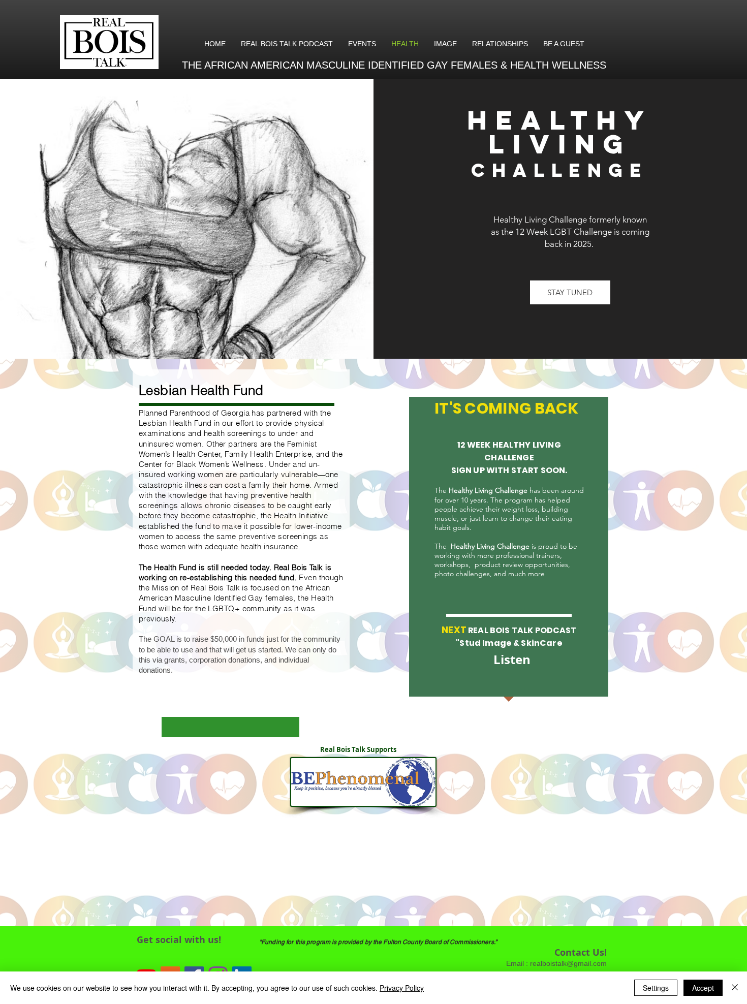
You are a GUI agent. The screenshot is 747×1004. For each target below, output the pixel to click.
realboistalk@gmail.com (568, 963)
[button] (570, 292)
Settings (656, 988)
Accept (703, 988)
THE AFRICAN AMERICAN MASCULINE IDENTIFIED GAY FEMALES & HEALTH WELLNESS (395, 65)
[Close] (735, 988)
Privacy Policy (402, 988)
